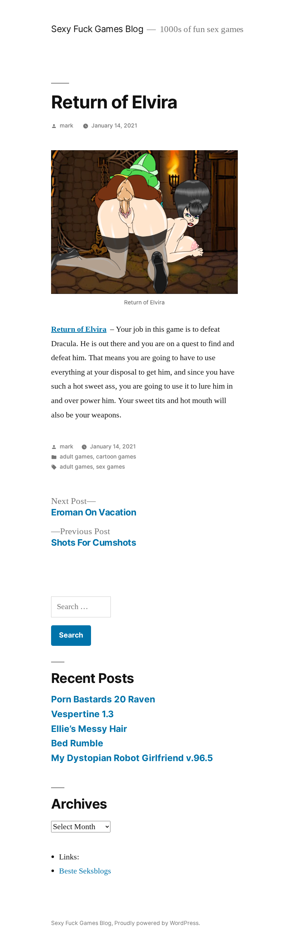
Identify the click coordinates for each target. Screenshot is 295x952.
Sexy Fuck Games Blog (97, 28)
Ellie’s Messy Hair (89, 728)
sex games (110, 466)
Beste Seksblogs (85, 871)
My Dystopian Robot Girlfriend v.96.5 (132, 757)
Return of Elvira (78, 329)
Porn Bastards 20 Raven (103, 699)
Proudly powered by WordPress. (157, 923)
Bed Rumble (77, 743)
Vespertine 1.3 (82, 714)
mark (66, 125)
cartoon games (116, 456)
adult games (76, 456)
